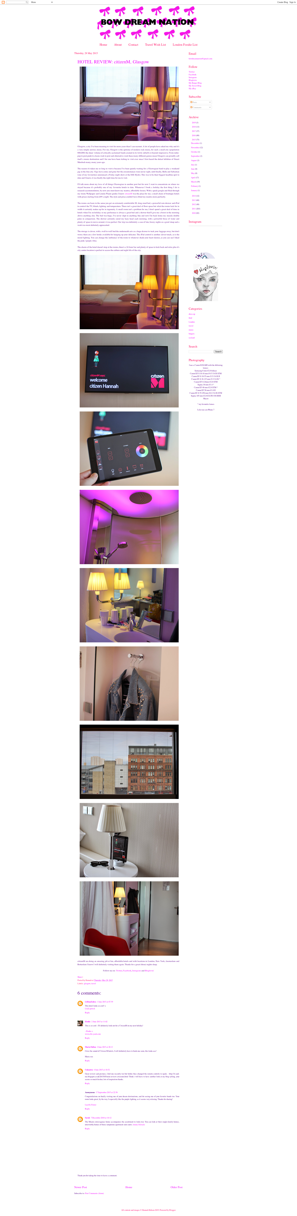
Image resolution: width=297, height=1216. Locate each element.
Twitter (119, 970)
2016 (194, 135)
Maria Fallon (90, 1046)
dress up (192, 314)
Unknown (89, 1069)
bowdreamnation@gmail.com (200, 58)
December (195, 143)
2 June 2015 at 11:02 (99, 1021)
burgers (191, 333)
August (194, 160)
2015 (194, 139)
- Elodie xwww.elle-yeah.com (93, 1032)
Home (103, 44)
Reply (87, 1012)
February (194, 186)
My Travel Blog (195, 85)
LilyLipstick (90, 1008)
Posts (194, 102)
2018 (194, 126)
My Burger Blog (195, 82)
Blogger (172, 1210)
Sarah (87, 1117)
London (192, 321)
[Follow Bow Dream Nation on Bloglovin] (205, 300)
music (191, 329)
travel (93, 983)
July (193, 164)
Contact (133, 44)
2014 (194, 195)
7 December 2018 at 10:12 (101, 1117)
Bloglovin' (149, 970)
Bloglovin (193, 80)
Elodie (87, 1021)
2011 (194, 208)
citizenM (128, 193)
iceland (192, 337)
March (194, 181)
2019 (194, 122)
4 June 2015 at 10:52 (102, 1069)
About (118, 44)
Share (79, 976)
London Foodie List (185, 44)
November (195, 147)
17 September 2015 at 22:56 (107, 1092)
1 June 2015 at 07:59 (105, 1001)
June (193, 168)
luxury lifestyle (139, 1124)
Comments (196, 107)
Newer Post (80, 1187)
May (193, 173)
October (194, 151)
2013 (194, 200)
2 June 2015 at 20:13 (105, 1046)
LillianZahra (90, 1001)
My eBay (192, 88)
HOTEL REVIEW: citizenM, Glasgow (113, 61)
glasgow (87, 983)
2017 (194, 131)
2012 (194, 204)
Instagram (136, 970)
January (194, 190)
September (195, 156)
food (190, 317)
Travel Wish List (155, 44)
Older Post (177, 1187)
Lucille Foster (90, 1104)
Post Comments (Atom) (94, 1193)
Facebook (127, 970)
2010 (194, 213)
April (193, 177)
